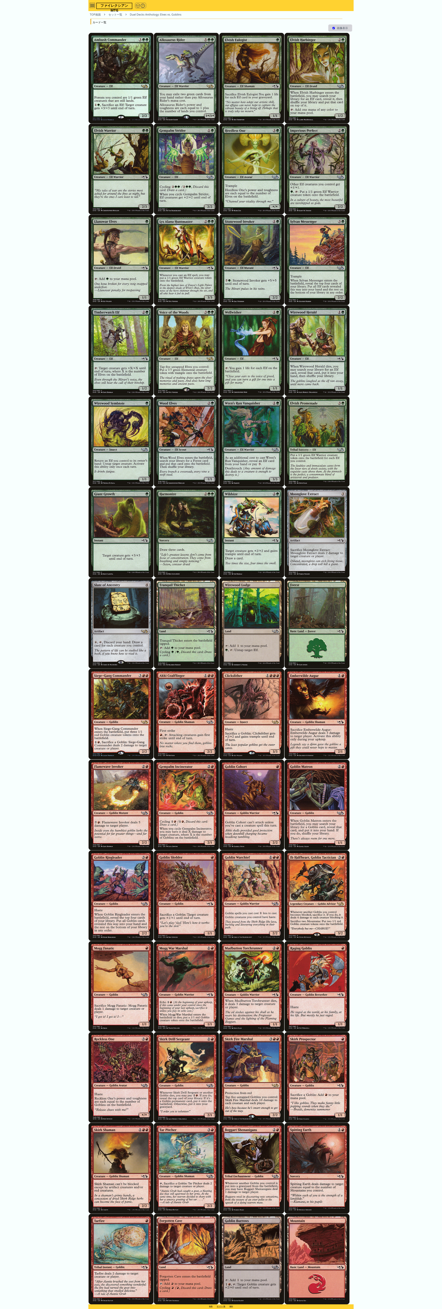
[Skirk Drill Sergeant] (186, 1077)
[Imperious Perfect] (317, 169)
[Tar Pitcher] (186, 1168)
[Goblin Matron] (317, 805)
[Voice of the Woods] (186, 350)
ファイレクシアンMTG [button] (114, 6)
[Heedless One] (251, 169)
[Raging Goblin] (317, 986)
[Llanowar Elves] (121, 260)
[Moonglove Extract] (317, 532)
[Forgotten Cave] (186, 1259)
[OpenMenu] (92, 5)
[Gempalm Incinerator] (186, 805)
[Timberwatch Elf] (121, 350)
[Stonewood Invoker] (251, 260)
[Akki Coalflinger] (186, 714)
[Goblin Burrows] (251, 1259)
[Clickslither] (251, 714)
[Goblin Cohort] (251, 805)
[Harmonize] (186, 532)
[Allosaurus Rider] (186, 78)
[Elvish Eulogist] (251, 78)
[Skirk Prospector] (317, 1077)
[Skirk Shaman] (121, 1168)
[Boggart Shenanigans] (251, 1168)
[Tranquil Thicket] (186, 623)
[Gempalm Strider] (186, 169)
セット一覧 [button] (115, 14)
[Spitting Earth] (317, 1168)
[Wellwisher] (251, 350)
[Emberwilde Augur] (317, 714)
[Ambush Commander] (121, 78)
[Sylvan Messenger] (317, 260)
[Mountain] (317, 1259)
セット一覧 (221, 1306)
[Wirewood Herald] (317, 350)
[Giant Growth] (121, 532)
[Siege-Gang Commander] (121, 714)
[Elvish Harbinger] (317, 78)
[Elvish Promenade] (317, 441)
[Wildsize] (251, 532)
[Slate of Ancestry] (121, 623)
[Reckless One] (121, 1077)
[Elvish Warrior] (121, 169)
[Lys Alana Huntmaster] (186, 260)
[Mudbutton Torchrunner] (251, 986)
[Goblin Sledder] (186, 895)
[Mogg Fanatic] (121, 986)
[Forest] (317, 623)
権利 (231, 1306)
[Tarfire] (121, 1259)
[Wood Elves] (186, 441)
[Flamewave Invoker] (121, 805)
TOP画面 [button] (95, 14)
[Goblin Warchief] (251, 895)
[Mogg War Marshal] (186, 986)
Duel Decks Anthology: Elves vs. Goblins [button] (155, 14)
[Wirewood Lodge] (251, 623)
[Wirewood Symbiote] (121, 441)
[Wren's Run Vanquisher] (251, 441)
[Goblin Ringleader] (121, 895)
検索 (211, 1306)
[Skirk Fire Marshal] (251, 1077)
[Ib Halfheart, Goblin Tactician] (317, 895)
